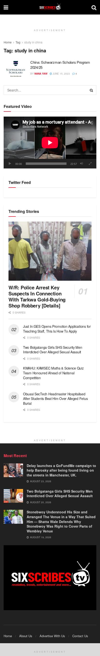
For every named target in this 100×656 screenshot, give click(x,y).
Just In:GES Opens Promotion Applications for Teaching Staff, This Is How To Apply (57, 329)
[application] (50, 142)
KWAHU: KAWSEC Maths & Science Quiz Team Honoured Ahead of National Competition (53, 373)
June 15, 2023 (61, 73)
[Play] (10, 163)
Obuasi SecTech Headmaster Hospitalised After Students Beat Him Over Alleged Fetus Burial (55, 398)
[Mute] (81, 163)
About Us (25, 636)
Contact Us (80, 636)
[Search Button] (91, 90)
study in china (33, 42)
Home (8, 42)
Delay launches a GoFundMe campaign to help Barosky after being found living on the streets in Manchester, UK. (61, 470)
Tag (18, 42)
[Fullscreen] (90, 163)
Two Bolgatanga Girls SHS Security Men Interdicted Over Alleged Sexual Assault (52, 350)
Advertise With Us (52, 636)
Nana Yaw (40, 73)
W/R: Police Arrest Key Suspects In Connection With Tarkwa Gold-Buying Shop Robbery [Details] (37, 296)
